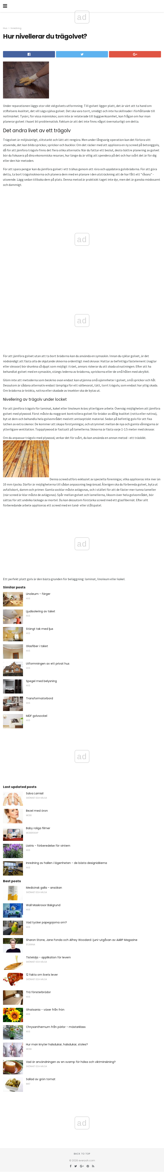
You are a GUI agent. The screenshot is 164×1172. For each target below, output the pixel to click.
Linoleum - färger (38, 594)
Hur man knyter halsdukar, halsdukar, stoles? (57, 1044)
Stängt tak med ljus (39, 629)
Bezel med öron (37, 811)
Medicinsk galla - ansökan (44, 888)
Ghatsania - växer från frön (45, 1010)
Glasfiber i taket (37, 646)
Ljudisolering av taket (40, 611)
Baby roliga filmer (38, 828)
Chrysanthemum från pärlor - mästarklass (56, 1027)
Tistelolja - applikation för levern (48, 957)
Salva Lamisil (34, 793)
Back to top (82, 1153)
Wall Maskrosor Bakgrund (43, 905)
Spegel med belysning (41, 681)
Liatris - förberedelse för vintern (48, 846)
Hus (5, 28)
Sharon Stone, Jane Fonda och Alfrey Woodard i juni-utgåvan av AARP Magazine (81, 940)
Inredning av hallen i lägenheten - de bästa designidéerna (66, 863)
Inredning (16, 28)
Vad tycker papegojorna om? (46, 922)
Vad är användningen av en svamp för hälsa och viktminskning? (71, 1062)
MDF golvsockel (36, 716)
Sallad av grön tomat (40, 1079)
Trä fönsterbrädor (38, 992)
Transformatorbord (39, 698)
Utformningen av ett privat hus (47, 664)
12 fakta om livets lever (42, 975)
